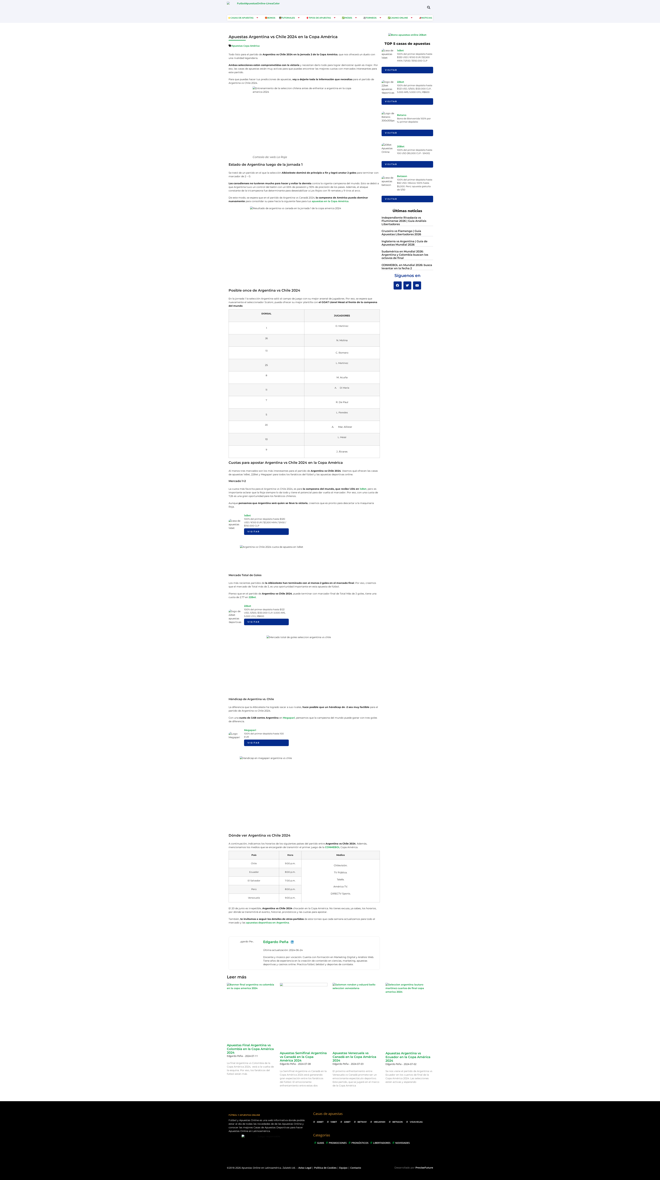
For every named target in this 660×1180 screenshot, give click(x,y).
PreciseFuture (424, 1167)
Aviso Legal (304, 1167)
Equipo (343, 1167)
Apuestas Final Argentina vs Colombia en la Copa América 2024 (250, 1048)
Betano (401, 115)
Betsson (402, 176)
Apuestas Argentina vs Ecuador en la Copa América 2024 (408, 1057)
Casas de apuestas (242, 17)
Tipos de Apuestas (320, 17)
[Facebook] (398, 285)
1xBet (363, 488)
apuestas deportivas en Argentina (267, 922)
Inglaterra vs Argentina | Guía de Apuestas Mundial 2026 (404, 243)
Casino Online (399, 17)
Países (348, 17)
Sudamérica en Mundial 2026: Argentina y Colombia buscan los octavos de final (405, 255)
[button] (428, 7)
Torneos (371, 17)
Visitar (254, 531)
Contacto (355, 1167)
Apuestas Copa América (246, 45)
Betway (362, 1122)
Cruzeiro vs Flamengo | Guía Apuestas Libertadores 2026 (401, 232)
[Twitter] (407, 285)
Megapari (289, 717)
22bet (247, 606)
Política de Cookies (325, 1167)
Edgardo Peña (275, 942)
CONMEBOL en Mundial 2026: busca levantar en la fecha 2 (407, 266)
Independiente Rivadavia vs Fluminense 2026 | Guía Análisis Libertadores (404, 221)
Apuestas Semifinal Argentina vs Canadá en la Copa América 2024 (303, 1056)
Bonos (271, 17)
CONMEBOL (332, 847)
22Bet (252, 597)
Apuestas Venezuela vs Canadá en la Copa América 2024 (354, 1056)
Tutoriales (288, 17)
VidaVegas (416, 1122)
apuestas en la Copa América (330, 201)
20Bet (400, 146)
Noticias (427, 17)
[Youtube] (417, 285)
